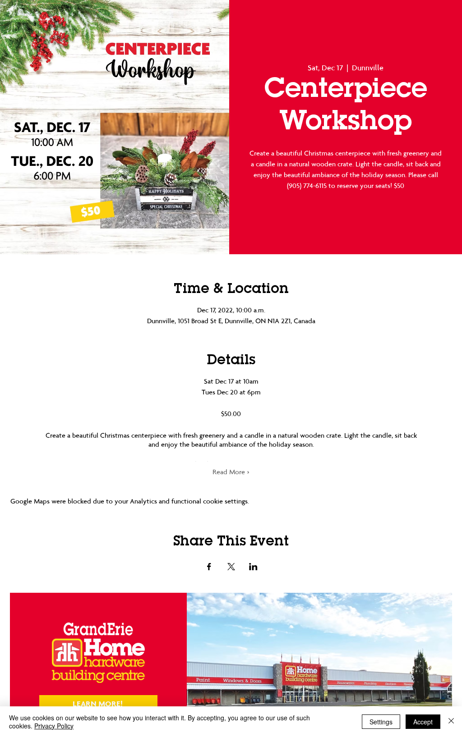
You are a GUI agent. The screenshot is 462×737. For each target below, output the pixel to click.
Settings (381, 721)
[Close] (451, 722)
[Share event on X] (231, 566)
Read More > (231, 471)
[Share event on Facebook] (209, 566)
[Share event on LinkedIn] (253, 566)
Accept (423, 721)
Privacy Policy (54, 725)
